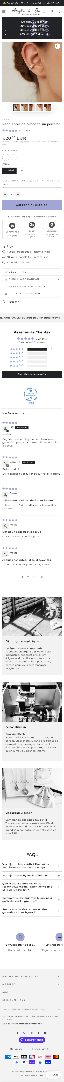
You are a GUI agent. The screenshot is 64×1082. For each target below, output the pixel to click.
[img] (10, 422)
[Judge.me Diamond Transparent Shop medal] (31, 394)
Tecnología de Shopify (32, 1075)
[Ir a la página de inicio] (26, 11)
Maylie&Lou (26, 1071)
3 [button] (33, 577)
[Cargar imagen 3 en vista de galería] (32, 107)
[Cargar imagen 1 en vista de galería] (16, 107)
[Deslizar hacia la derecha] (56, 107)
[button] (44, 11)
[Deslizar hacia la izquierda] (7, 107)
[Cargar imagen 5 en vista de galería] (47, 107)
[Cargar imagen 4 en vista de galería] (39, 107)
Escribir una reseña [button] (32, 374)
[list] (32, 944)
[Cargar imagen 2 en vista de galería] (24, 107)
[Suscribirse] (60, 1009)
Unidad (11, 171)
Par (23, 171)
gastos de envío (28, 142)
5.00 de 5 (41, 338)
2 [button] (28, 577)
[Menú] (4, 11)
